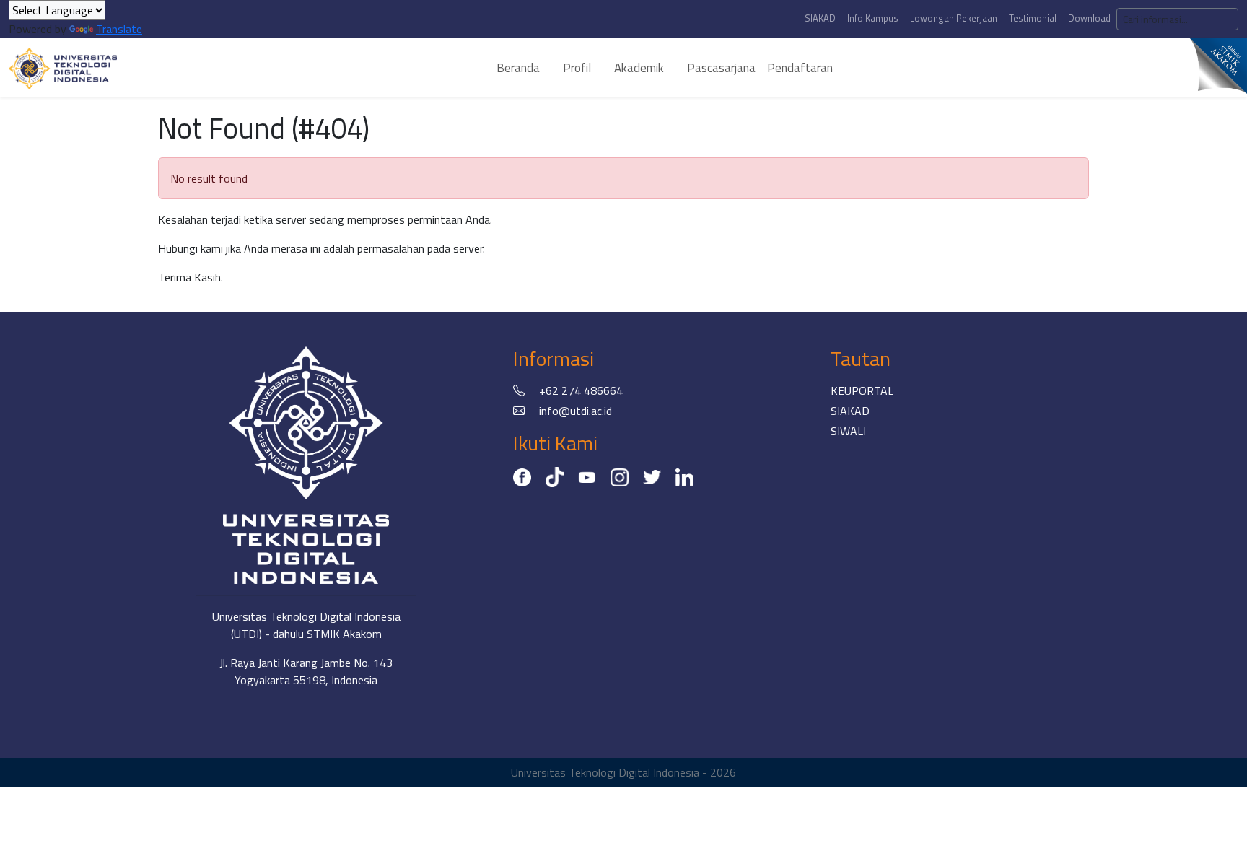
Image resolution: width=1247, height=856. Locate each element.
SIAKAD (820, 18)
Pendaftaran (800, 67)
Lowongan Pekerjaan (953, 18)
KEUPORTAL (862, 390)
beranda (518, 67)
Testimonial (1032, 18)
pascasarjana (721, 67)
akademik (639, 67)
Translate (119, 29)
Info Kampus (872, 18)
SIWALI (848, 431)
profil (577, 67)
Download (1089, 18)
